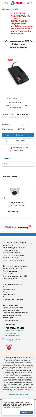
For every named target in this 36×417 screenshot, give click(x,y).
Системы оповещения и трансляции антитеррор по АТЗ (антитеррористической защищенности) (17, 244)
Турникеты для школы (10, 271)
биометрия (13, 106)
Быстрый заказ (20, 141)
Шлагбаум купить (8, 318)
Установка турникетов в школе (13, 299)
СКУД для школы (8, 273)
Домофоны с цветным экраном (13, 308)
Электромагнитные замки (11, 297)
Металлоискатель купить (11, 250)
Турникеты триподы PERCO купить (14, 255)
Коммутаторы (7, 292)
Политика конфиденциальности (18, 394)
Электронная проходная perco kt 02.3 (15, 276)
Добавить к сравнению (20, 147)
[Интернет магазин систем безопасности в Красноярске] (17, 3)
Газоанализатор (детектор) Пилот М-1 (15, 313)
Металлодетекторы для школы (13, 268)
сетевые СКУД (22, 106)
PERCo (20, 102)
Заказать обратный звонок (14, 330)
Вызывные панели (9, 289)
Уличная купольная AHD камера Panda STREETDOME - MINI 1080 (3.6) (16, 205)
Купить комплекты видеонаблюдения (15, 266)
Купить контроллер (9, 294)
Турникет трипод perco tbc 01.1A (13, 260)
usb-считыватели (16, 107)
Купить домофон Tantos (10, 305)
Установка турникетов (10, 320)
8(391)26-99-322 (15, 328)
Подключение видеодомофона (13, 284)
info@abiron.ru (18, 150)
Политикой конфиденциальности (12, 407)
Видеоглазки (7, 287)
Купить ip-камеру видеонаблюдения (14, 248)
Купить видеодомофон (10, 278)
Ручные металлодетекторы (12, 253)
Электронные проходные (11, 258)
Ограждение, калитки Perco (12, 315)
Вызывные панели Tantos (11, 310)
